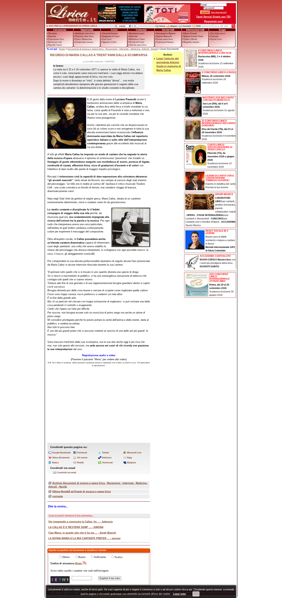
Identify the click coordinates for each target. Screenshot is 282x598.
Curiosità (214, 36)
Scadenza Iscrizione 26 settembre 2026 (219, 77)
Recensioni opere (136, 33)
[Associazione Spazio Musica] (121, 21)
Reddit (80, 462)
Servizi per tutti (55, 42)
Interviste (133, 36)
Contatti (187, 26)
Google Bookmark (61, 452)
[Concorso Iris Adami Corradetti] (167, 21)
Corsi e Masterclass (83, 39)
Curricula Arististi (110, 33)
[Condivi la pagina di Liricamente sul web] (127, 26)
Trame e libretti (190, 39)
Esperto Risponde (164, 36)
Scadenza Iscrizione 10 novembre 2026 (220, 156)
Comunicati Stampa (165, 42)
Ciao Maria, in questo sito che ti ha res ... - (82, 532)
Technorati (107, 462)
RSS (198, 26)
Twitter (105, 452)
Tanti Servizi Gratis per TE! (213, 16)
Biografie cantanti (191, 42)
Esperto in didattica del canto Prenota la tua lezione (220, 181)
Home (162, 26)
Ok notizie (82, 457)
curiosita (57, 496)
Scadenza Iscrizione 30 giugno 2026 (221, 284)
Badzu (55, 462)
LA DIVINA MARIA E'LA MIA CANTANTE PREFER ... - (84, 538)
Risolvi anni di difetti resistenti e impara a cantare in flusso (220, 241)
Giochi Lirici (216, 39)
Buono (81, 557)
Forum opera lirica (164, 39)
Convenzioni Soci (56, 39)
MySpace (131, 462)
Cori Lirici (106, 39)
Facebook (82, 452)
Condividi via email (66, 472)
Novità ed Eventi (136, 42)
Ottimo (66, 557)
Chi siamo (52, 33)
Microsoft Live (134, 452)
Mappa (174, 26)
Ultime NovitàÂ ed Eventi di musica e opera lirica (81, 491)
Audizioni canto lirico (85, 33)
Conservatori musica (84, 42)
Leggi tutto (179, 593)
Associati (52, 36)
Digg (129, 457)
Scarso (118, 557)
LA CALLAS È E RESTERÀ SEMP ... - (75, 527)
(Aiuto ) (80, 563)
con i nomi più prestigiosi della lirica (218, 261)
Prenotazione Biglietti (165, 33)
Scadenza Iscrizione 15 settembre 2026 (215, 58)
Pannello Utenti (55, 45)
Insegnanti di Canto (111, 36)
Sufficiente (100, 557)
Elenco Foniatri (190, 33)
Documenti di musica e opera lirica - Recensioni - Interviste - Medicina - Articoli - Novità (113, 49)
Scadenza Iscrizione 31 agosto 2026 (219, 106)
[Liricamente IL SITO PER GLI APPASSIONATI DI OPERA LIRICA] (72, 21)
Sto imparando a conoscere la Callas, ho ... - (80, 521)
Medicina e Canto (137, 39)
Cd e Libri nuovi (217, 33)
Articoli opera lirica (138, 45)
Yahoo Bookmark (60, 457)
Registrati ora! (213, 21)
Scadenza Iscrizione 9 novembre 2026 (219, 130)
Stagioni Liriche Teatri (193, 36)
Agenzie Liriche (109, 42)
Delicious (106, 457)
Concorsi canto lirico (84, 36)
